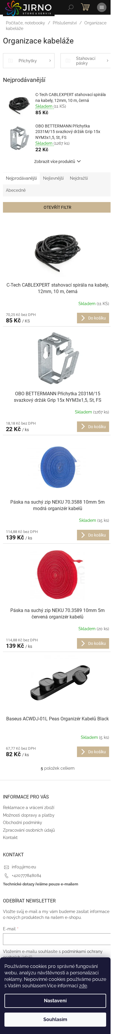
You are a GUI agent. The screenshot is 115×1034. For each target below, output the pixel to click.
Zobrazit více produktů (54, 161)
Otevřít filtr (57, 207)
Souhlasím (55, 1019)
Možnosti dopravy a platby (29, 815)
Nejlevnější (53, 178)
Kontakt (10, 837)
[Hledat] (71, 7)
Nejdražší (79, 178)
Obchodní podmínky (22, 822)
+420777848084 (26, 875)
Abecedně (16, 190)
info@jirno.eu (24, 867)
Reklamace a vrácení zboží (28, 807)
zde (83, 985)
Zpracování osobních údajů (29, 830)
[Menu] (102, 7)
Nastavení (55, 1000)
